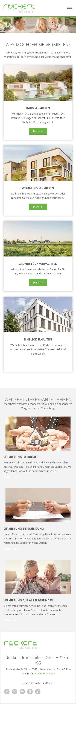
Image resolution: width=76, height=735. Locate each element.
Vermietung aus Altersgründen (28, 600)
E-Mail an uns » (46, 673)
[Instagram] (30, 691)
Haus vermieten (38, 108)
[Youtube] (22, 691)
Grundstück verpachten (38, 264)
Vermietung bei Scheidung (24, 529)
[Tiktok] (37, 691)
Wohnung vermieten (38, 188)
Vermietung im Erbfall (21, 457)
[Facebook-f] (7, 691)
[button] (70, 8)
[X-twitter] (14, 691)
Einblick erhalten (38, 339)
